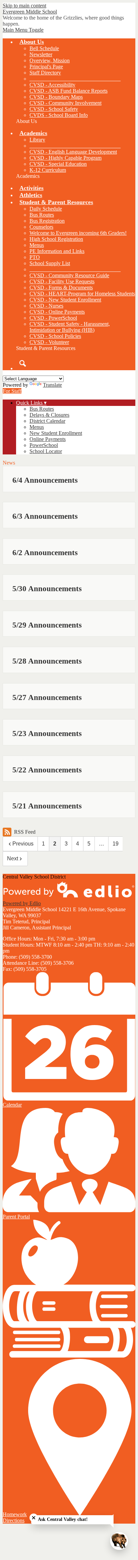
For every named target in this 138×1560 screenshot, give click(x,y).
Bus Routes (41, 215)
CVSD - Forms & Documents (61, 287)
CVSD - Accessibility (52, 85)
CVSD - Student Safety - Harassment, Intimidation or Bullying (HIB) (69, 327)
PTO (34, 257)
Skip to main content (24, 5)
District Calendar (47, 421)
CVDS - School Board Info (58, 115)
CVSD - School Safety (53, 109)
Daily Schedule (45, 209)
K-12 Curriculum (47, 170)
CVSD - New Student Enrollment (65, 300)
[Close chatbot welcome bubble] (33, 1518)
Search (22, 363)
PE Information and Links (56, 251)
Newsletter (40, 54)
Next (12, 858)
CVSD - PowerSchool (53, 318)
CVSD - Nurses (46, 306)
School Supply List (49, 263)
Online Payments (47, 439)
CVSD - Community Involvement (65, 103)
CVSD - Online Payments (57, 312)
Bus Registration (47, 221)
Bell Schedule (44, 48)
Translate (52, 385)
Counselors (41, 227)
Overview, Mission (49, 60)
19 (116, 844)
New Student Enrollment (55, 433)
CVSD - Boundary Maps (56, 97)
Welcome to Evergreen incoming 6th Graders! (78, 233)
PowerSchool (43, 445)
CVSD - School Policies (55, 336)
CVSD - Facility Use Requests (61, 281)
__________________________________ (75, 79)
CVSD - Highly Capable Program (65, 158)
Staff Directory (45, 72)
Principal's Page (46, 66)
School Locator (45, 451)
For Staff (12, 391)
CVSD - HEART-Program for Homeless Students (82, 293)
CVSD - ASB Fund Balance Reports (68, 91)
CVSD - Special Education (58, 164)
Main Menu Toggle (23, 30)
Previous (22, 844)
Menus (36, 245)
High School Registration (56, 239)
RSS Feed (25, 832)
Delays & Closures (49, 415)
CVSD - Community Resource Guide (69, 275)
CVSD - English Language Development (73, 152)
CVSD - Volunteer (49, 342)
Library (37, 139)
